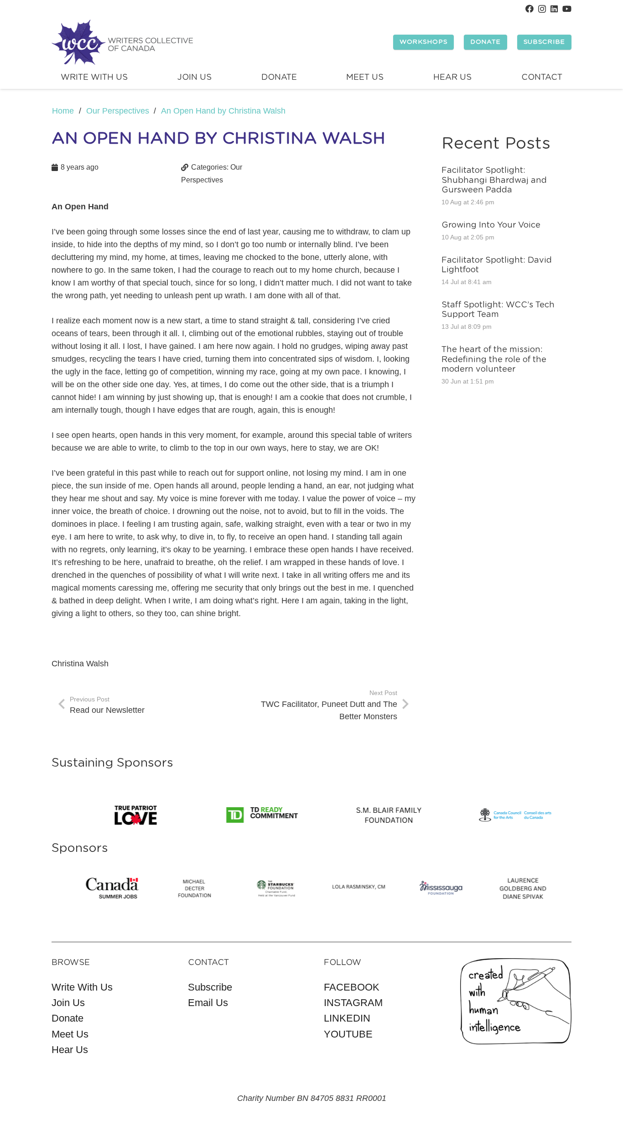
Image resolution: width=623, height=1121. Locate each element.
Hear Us (70, 1049)
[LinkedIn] (554, 9)
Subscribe (210, 987)
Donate (67, 1018)
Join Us (68, 1002)
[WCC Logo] (122, 42)
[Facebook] (529, 9)
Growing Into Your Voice (490, 225)
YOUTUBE (348, 1034)
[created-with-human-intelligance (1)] (516, 1001)
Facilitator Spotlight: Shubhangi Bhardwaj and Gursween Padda (494, 180)
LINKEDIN (347, 1018)
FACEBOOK (351, 987)
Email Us (208, 1002)
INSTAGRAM (353, 1002)
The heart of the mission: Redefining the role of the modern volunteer (493, 360)
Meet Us (70, 1034)
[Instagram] (542, 9)
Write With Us (82, 987)
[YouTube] (566, 9)
